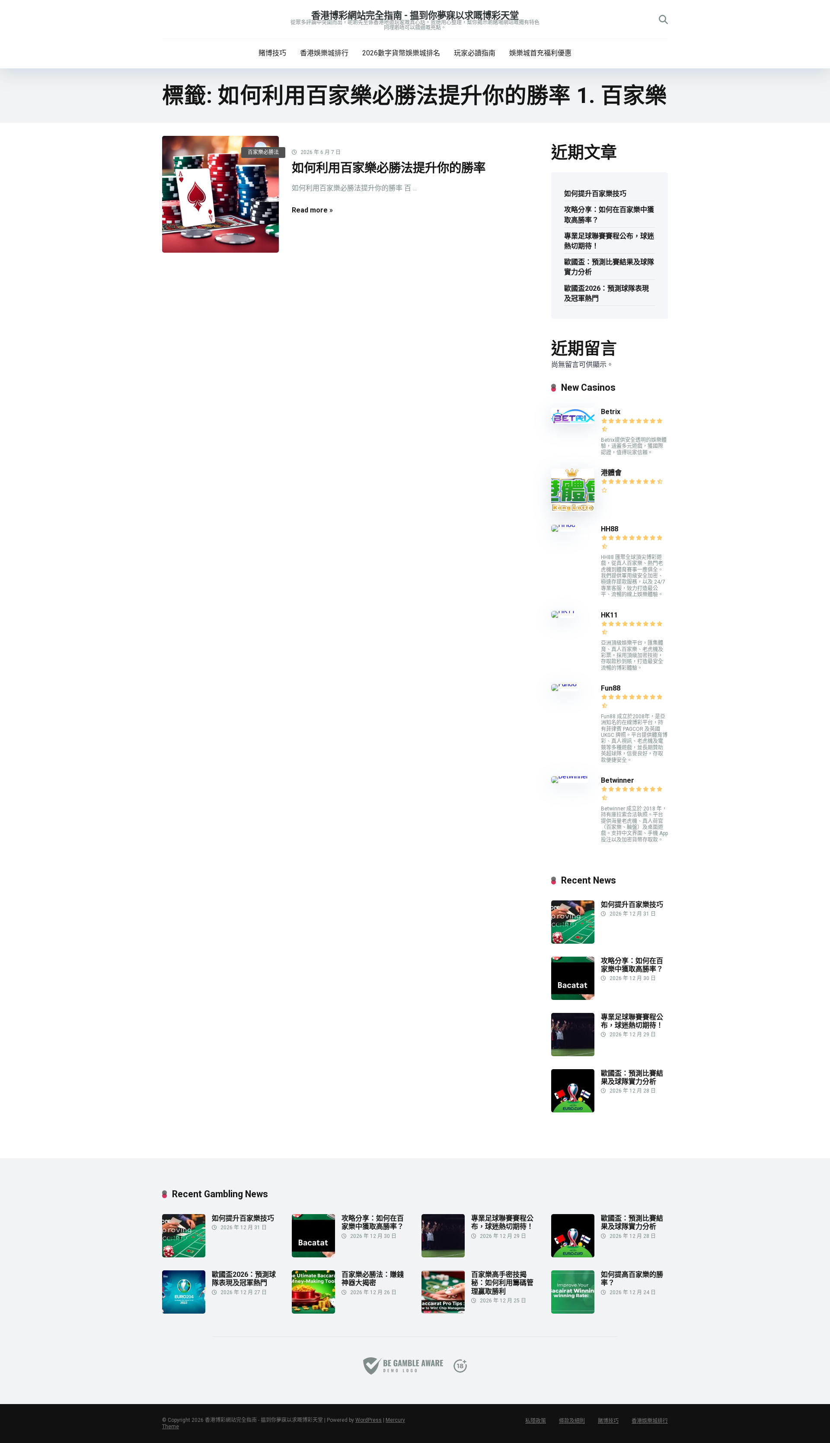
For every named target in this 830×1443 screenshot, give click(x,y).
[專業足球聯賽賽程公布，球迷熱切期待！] (572, 1054)
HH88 (609, 529)
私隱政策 (535, 1421)
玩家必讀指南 (474, 53)
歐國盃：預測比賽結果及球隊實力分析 (609, 267)
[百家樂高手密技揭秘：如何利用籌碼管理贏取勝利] (443, 1311)
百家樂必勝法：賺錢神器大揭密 (373, 1278)
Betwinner (617, 780)
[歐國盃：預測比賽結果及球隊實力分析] (572, 1110)
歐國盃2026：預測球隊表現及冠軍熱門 (606, 293)
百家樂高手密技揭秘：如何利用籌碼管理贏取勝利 (502, 1282)
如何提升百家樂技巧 (595, 194)
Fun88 (611, 688)
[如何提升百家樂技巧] (572, 941)
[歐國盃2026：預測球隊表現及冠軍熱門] (183, 1311)
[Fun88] (564, 684)
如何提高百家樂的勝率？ (632, 1278)
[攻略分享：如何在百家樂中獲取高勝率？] (572, 997)
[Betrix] (572, 421)
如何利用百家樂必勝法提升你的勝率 (388, 168)
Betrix (610, 412)
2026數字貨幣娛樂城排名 (401, 53)
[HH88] (563, 525)
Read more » (312, 210)
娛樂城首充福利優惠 (540, 53)
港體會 (611, 473)
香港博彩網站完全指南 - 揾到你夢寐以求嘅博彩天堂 (415, 15)
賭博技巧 (272, 53)
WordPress (368, 1420)
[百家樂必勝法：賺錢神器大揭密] (313, 1311)
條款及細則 (572, 1421)
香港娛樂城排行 (324, 53)
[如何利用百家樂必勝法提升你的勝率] (220, 194)
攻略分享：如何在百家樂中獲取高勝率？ (609, 215)
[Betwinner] (569, 776)
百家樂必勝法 (263, 152)
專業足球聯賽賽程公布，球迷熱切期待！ (609, 241)
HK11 (609, 615)
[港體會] (572, 509)
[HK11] (563, 611)
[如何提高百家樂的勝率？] (572, 1311)
